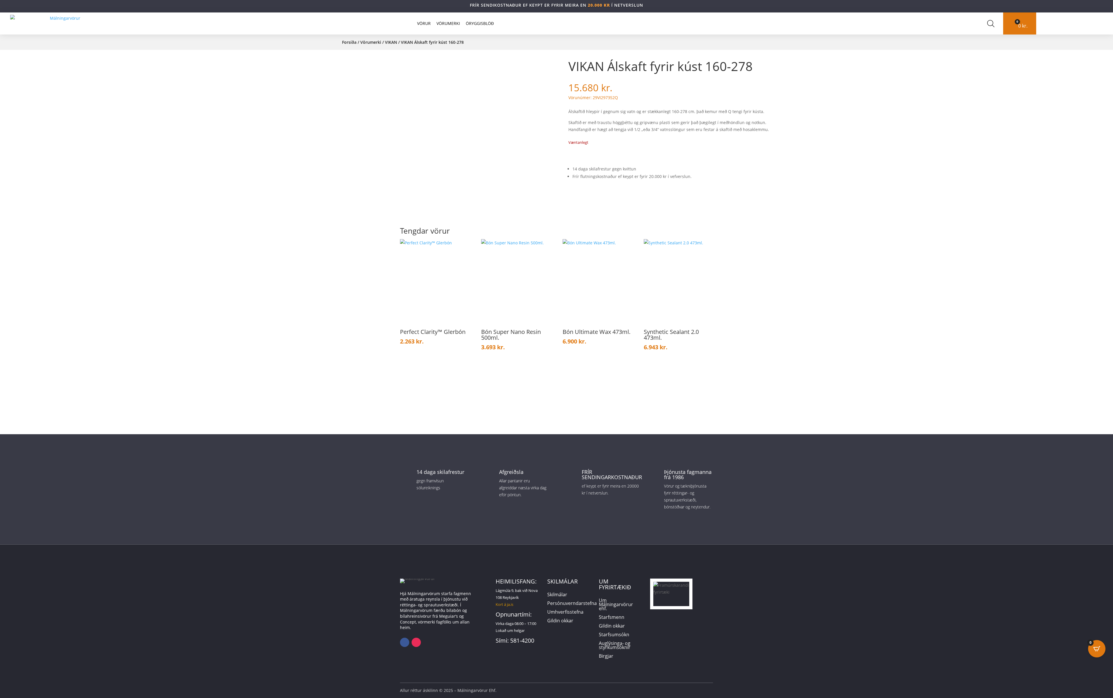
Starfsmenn (611, 617)
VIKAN (391, 42)
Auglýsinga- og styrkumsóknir (614, 645)
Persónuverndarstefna (572, 603)
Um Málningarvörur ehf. (616, 605)
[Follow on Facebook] (404, 642)
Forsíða (349, 42)
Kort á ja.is (504, 604)
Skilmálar (557, 595)
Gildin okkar (560, 621)
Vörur (424, 23)
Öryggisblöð (480, 23)
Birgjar (606, 656)
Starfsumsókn (614, 635)
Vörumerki (448, 23)
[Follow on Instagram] (416, 642)
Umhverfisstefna (565, 612)
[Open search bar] (990, 23)
